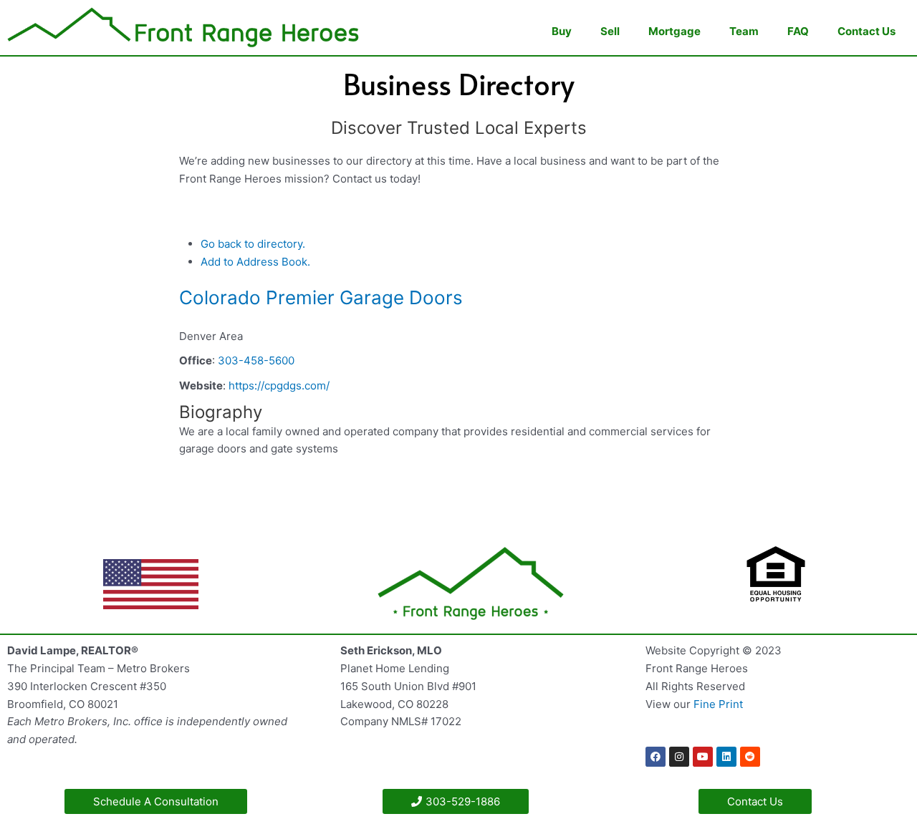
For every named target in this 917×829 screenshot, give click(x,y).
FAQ (798, 31)
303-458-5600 (256, 360)
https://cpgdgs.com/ (279, 385)
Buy (562, 31)
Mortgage (674, 31)
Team (744, 31)
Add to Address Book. (255, 261)
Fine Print (718, 704)
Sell (610, 31)
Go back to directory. (253, 244)
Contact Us (866, 31)
